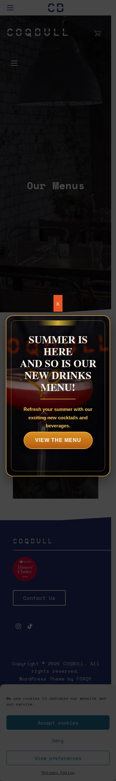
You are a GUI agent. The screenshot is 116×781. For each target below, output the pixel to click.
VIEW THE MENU (58, 440)
